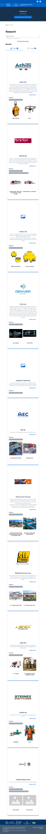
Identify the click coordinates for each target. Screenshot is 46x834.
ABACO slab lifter (15, 118)
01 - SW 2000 (16, 673)
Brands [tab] (15, 48)
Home (7, 25)
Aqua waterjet (16, 343)
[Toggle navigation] (2, 4)
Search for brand (9, 36)
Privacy (34, 827)
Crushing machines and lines (15, 458)
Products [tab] (33, 48)
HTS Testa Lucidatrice (29, 266)
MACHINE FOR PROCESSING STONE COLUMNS (29, 533)
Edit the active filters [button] (23, 41)
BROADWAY (16, 742)
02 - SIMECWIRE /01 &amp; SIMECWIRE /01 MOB (29, 674)
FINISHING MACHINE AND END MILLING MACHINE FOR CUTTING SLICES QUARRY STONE (15, 534)
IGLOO (29, 742)
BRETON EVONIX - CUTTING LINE (29, 191)
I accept (41, 828)
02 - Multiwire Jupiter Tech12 (29, 605)
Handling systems (29, 458)
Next (38, 110)
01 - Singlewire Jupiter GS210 (16, 605)
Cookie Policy (40, 827)
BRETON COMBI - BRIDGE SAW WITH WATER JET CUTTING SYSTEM (16, 193)
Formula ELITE (29, 343)
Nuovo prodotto (16, 809)
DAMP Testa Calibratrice (16, 266)
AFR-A (29, 118)
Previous (7, 110)
